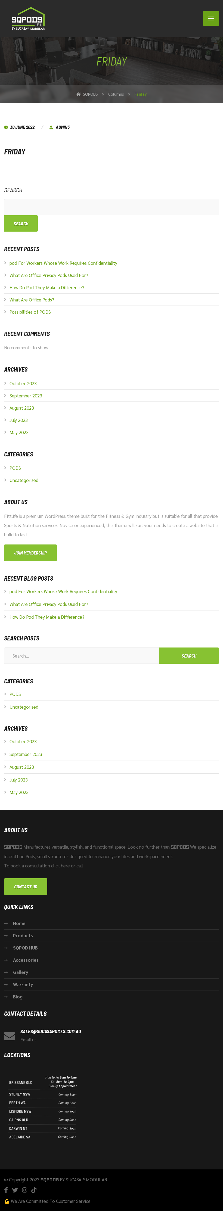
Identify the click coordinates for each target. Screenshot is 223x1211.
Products (23, 935)
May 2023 (19, 432)
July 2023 (19, 420)
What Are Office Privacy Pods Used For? (49, 275)
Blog (18, 997)
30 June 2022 (22, 127)
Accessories (26, 960)
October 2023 (23, 383)
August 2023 (22, 408)
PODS (15, 468)
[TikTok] (33, 1190)
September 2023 (26, 396)
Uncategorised (24, 480)
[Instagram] (24, 1190)
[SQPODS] (28, 18)
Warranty (23, 984)
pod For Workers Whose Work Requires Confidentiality (63, 263)
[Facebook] (6, 1190)
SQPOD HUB (25, 948)
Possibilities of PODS (30, 312)
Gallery (20, 972)
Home (19, 923)
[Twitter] (15, 1190)
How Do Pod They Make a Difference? (47, 287)
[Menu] (211, 18)
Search (13, 189)
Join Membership (30, 552)
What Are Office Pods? (32, 300)
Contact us (25, 886)
